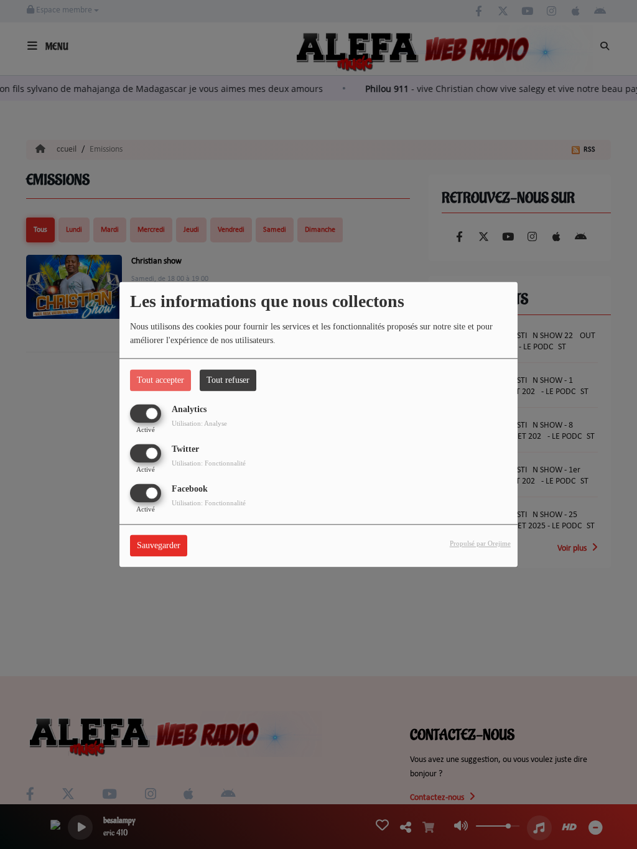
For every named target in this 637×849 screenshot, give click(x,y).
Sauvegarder (158, 546)
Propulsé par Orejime (480, 544)
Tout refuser (228, 380)
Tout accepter (160, 380)
